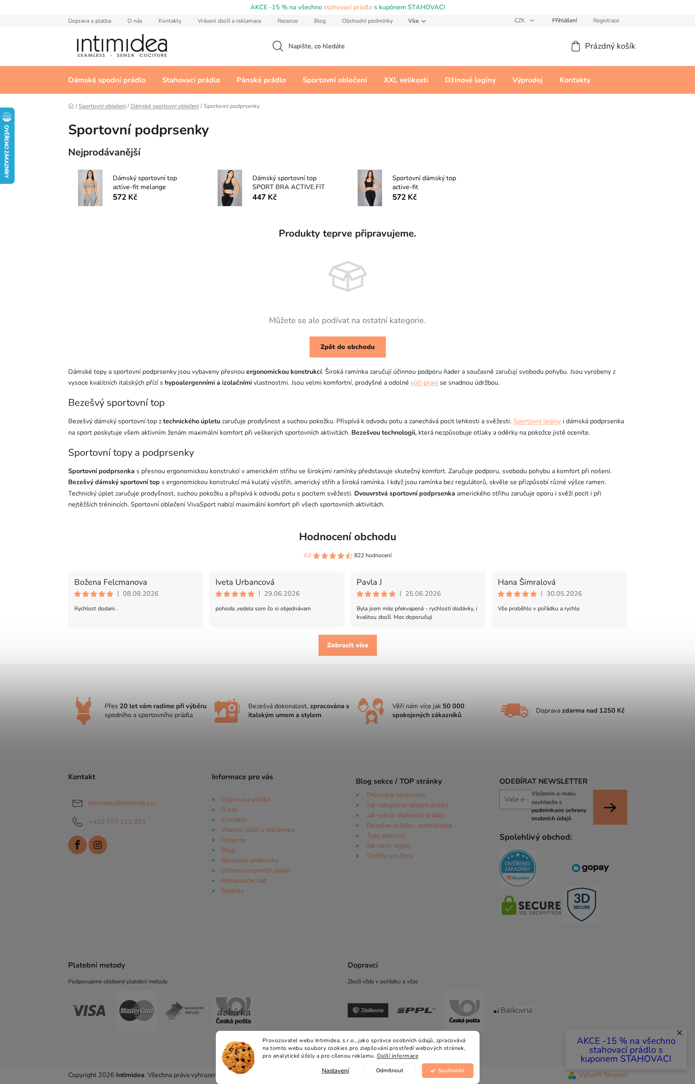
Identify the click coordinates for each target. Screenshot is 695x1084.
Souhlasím (451, 1070)
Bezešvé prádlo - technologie (409, 825)
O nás (134, 21)
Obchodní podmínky (367, 21)
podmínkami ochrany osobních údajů (558, 814)
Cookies (232, 890)
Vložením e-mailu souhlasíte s (558, 806)
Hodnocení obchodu (347, 537)
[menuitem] (107, 80)
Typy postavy (386, 835)
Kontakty (170, 21)
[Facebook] (77, 845)
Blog (320, 21)
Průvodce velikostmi (396, 795)
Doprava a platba (89, 21)
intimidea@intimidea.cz (122, 803)
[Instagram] (97, 845)
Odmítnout (389, 1070)
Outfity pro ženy (390, 855)
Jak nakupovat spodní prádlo (407, 805)
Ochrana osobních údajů (255, 870)
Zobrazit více (347, 645)
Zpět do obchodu (348, 347)
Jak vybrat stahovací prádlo (405, 815)
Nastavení (335, 1071)
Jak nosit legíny (389, 845)
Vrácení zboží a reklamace (229, 21)
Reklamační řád (243, 880)
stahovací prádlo (348, 7)
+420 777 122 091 (117, 821)
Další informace (398, 1056)
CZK (520, 20)
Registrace (606, 20)
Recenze (288, 21)
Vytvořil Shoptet (603, 1075)
